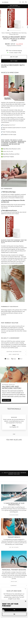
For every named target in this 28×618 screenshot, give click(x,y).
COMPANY (14, 585)
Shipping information (14, 351)
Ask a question (14, 354)
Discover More (14, 514)
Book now (14, 581)
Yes (14, 609)
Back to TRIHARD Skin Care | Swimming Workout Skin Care (15, 473)
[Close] (25, 601)
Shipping (9, 45)
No (14, 614)
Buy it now (14, 60)
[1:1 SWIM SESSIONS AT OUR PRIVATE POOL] (14, 492)
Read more (6, 400)
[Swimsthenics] (14, 526)
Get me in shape (14, 547)
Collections (8, 32)
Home (3, 32)
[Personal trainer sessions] (14, 559)
